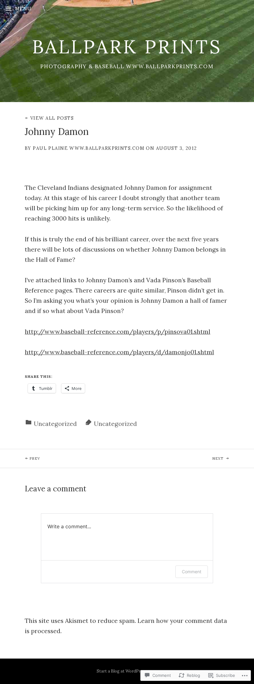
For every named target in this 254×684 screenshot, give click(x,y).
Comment (191, 571)
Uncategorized (55, 423)
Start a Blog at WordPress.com (126, 671)
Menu (23, 8)
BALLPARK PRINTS (127, 46)
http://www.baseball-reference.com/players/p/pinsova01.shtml (117, 331)
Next (176, 458)
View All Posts (52, 118)
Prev (20, 458)
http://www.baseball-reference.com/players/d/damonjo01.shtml (119, 352)
